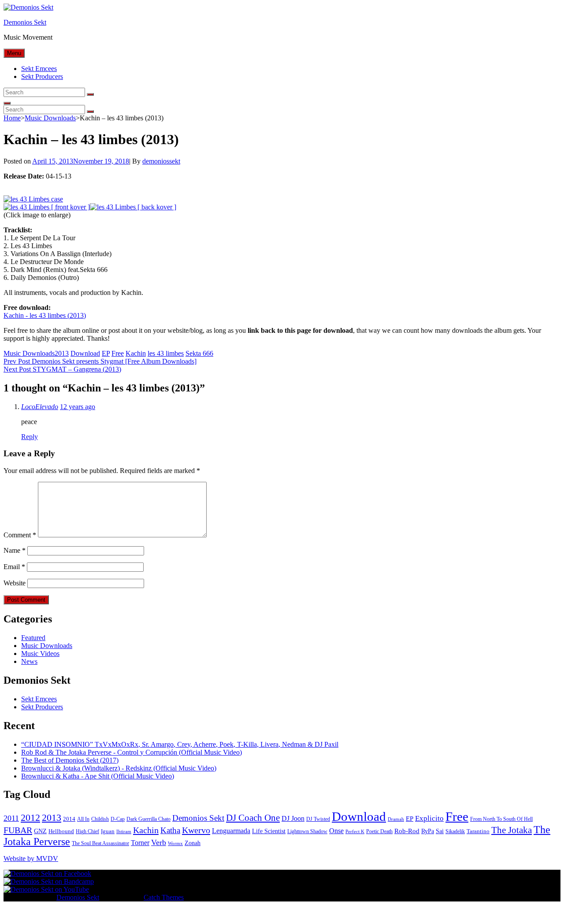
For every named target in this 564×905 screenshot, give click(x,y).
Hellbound (61, 831)
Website (15, 583)
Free (117, 353)
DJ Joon (293, 818)
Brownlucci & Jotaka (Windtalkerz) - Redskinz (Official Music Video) (118, 768)
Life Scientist (269, 831)
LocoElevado (39, 406)
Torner (140, 842)
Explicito (429, 818)
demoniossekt (161, 161)
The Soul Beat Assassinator (100, 843)
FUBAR (18, 830)
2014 (69, 819)
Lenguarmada (231, 831)
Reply (29, 436)
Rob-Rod (406, 830)
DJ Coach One (253, 817)
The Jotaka (511, 830)
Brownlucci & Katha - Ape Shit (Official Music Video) (97, 776)
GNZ (40, 831)
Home (12, 118)
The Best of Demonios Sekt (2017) (70, 760)
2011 (11, 818)
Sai (440, 831)
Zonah (192, 843)
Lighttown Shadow (307, 831)
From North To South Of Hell (501, 819)
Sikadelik (455, 831)
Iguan (108, 831)
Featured (33, 637)
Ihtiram (123, 831)
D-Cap (118, 819)
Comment (20, 535)
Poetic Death (379, 831)
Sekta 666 (199, 353)
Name (15, 550)
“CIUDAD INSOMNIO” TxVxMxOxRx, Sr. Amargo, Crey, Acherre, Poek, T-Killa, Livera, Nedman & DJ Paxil (179, 744)
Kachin (136, 353)
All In (83, 819)
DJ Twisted (318, 819)
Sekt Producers (42, 76)
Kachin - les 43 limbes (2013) (45, 315)
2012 (30, 817)
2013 (62, 353)
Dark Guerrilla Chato (148, 819)
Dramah (396, 819)
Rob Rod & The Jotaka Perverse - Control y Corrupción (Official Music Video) (131, 752)
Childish (100, 819)
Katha (170, 830)
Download (85, 353)
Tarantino (478, 831)
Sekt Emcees (39, 68)
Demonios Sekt (25, 22)
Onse (336, 831)
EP (106, 353)
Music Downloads (50, 118)
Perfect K (354, 831)
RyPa (427, 831)
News (29, 661)
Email (14, 566)
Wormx (175, 843)
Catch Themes (164, 897)
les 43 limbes (166, 353)
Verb (158, 842)
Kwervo (196, 830)
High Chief (87, 831)
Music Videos (40, 653)
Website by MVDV (31, 858)
